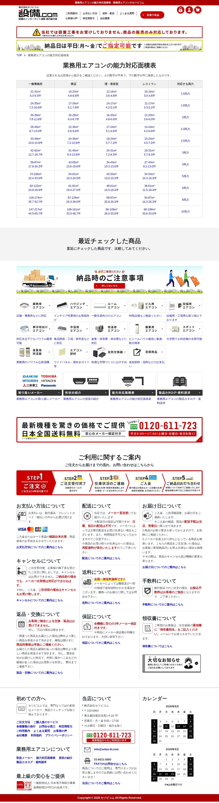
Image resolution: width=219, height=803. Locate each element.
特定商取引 (89, 18)
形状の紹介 (66, 757)
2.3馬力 (185, 129)
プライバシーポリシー (59, 735)
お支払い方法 (90, 13)
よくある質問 (127, 13)
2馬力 (185, 117)
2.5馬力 (185, 140)
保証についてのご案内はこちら (101, 642)
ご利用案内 (72, 13)
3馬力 (185, 152)
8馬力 (185, 199)
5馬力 (185, 176)
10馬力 (185, 211)
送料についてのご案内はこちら (101, 602)
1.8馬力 (185, 105)
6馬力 (185, 187)
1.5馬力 (185, 93)
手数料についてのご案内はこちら (162, 604)
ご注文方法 (23, 722)
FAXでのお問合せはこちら (110, 763)
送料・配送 (108, 13)
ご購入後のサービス (46, 722)
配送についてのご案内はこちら (101, 558)
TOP (19, 55)
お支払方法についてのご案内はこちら (39, 547)
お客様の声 (72, 18)
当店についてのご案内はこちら (101, 783)
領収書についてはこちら (157, 646)
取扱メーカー (24, 757)
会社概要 (105, 18)
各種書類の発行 (26, 726)
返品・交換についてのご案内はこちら (39, 672)
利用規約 (36, 735)
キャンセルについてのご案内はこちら (39, 600)
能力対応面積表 (45, 757)
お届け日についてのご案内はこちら (164, 567)
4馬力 (185, 164)
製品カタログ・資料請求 (31, 762)
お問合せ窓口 (47, 726)
